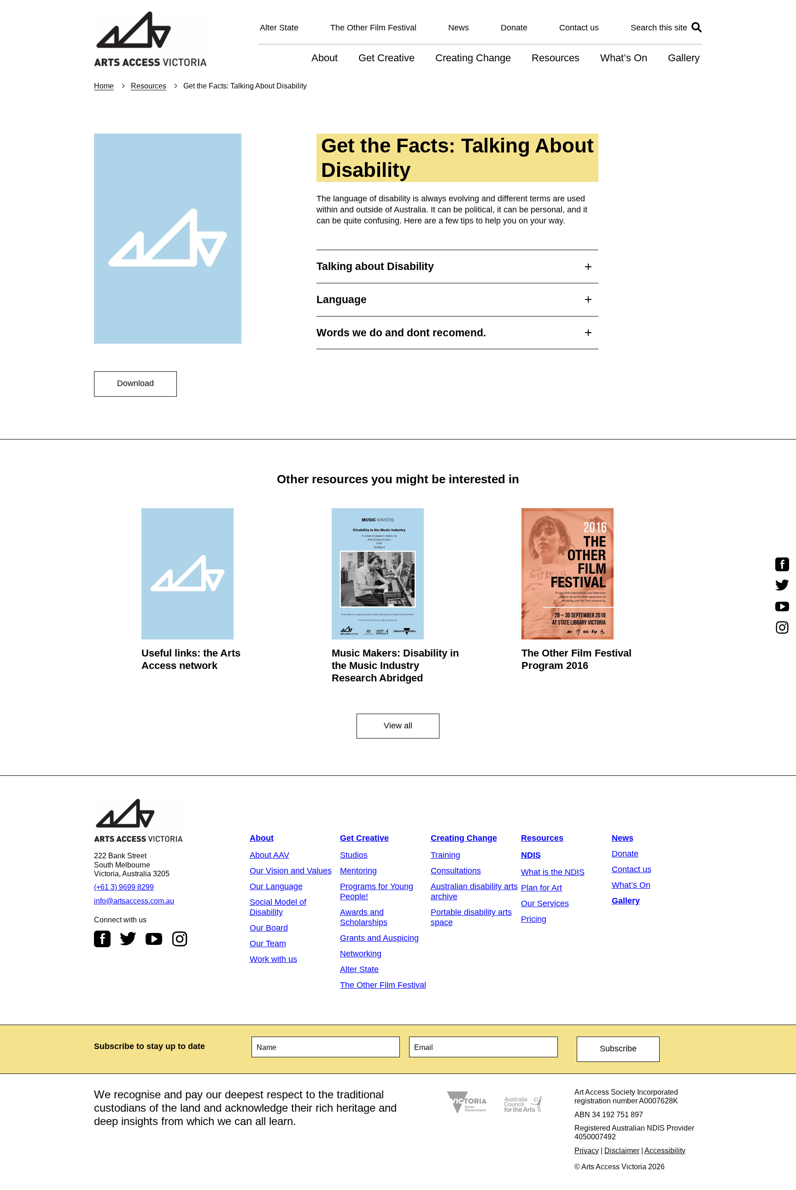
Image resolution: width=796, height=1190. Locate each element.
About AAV (269, 855)
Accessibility (664, 1151)
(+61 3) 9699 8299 (124, 887)
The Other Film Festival (373, 27)
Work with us (273, 959)
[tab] (457, 264)
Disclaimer (621, 1151)
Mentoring (358, 870)
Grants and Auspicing (379, 938)
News (458, 27)
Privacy (586, 1151)
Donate (514, 27)
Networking (360, 953)
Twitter (128, 939)
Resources (555, 58)
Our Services (545, 903)
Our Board (269, 927)
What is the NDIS (553, 872)
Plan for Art (541, 887)
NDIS (531, 855)
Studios (354, 855)
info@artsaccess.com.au (134, 901)
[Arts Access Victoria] (150, 40)
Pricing (533, 919)
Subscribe (618, 1048)
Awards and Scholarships (363, 917)
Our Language (276, 886)
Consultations (456, 870)
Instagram (179, 939)
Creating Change (473, 58)
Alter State (279, 27)
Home (104, 86)
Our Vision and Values (291, 870)
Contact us (579, 27)
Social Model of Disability (278, 907)
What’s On (623, 58)
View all (398, 725)
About (324, 58)
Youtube (154, 939)
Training (445, 855)
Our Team (268, 943)
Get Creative (386, 58)
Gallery (684, 58)
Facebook (102, 939)
